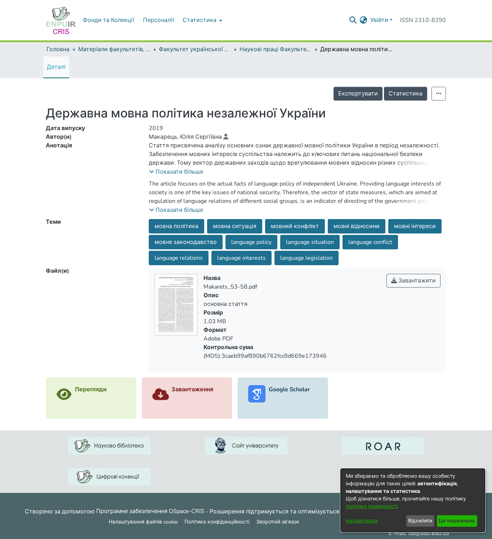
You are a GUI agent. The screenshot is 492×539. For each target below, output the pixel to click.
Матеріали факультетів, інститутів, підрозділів (114, 49)
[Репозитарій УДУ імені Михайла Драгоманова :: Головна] (61, 20)
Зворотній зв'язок (277, 521)
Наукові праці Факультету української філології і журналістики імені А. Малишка (276, 49)
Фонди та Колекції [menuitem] (108, 20)
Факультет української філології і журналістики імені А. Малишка (195, 49)
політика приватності (371, 506)
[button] (176, 172)
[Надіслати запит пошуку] (353, 20)
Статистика (405, 94)
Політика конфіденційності (216, 521)
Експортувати (358, 94)
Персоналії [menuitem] (158, 20)
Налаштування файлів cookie (143, 521)
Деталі (56, 67)
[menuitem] (201, 20)
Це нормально (457, 520)
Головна (58, 49)
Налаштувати (362, 520)
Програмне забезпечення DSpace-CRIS (150, 511)
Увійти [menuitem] (379, 20)
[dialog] (413, 500)
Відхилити (420, 520)
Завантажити (416, 281)
